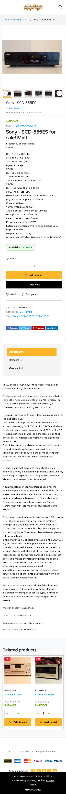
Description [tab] (16, 351)
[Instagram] (44, 771)
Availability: (15, 247)
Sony (16, 108)
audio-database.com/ (24, 629)
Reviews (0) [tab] (16, 360)
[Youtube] (55, 771)
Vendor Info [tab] (16, 368)
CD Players (26, 311)
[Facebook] (33, 771)
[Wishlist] (30, 663)
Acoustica (10, 690)
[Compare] (30, 667)
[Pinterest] (49, 771)
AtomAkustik (26, 126)
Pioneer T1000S (13, 694)
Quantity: (11, 258)
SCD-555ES (43, 316)
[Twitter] (39, 771)
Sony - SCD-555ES (24, 316)
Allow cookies (33, 790)
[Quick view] (30, 658)
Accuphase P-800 (45, 694)
